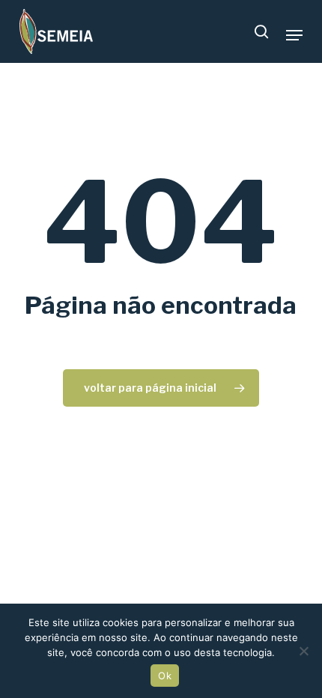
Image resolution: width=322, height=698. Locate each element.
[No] (303, 650)
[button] (294, 35)
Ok (164, 676)
